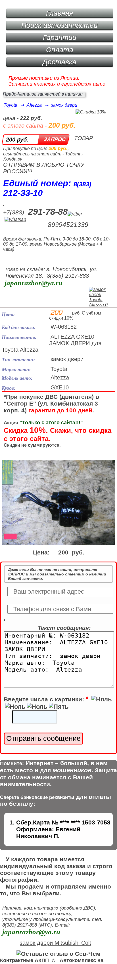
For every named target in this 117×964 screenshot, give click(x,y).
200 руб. (17, 139)
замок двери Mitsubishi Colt (55, 943)
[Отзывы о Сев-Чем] (58, 953)
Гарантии (59, 37)
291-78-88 (48, 212)
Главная (59, 13)
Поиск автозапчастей (59, 25)
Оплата (59, 50)
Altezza (34, 105)
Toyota (10, 105)
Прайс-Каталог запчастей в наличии (43, 94)
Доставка (59, 62)
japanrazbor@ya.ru (33, 283)
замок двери (64, 105)
